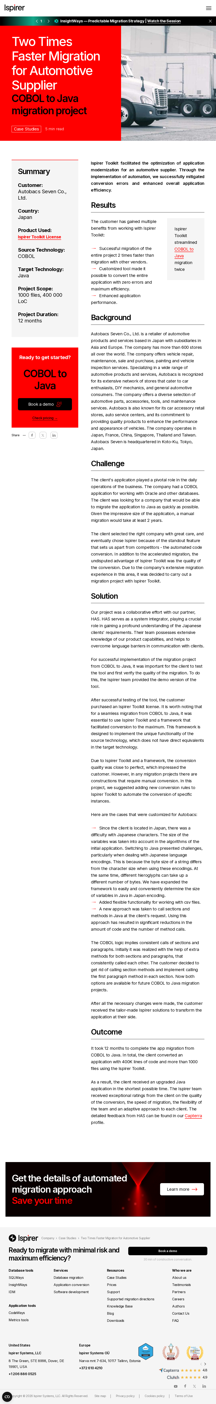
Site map (100, 1396)
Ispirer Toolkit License (39, 236)
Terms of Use (184, 1396)
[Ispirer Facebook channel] (185, 1386)
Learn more (178, 1189)
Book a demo (41, 404)
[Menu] (208, 8)
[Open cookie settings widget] (7, 1397)
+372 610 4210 (91, 1368)
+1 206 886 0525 (22, 1374)
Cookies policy (155, 1396)
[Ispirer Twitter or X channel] (195, 1386)
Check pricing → (45, 418)
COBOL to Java (183, 252)
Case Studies (26, 129)
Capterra (193, 1115)
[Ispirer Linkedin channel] (204, 1386)
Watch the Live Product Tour (142, 21)
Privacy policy (125, 1396)
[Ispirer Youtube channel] (176, 1386)
